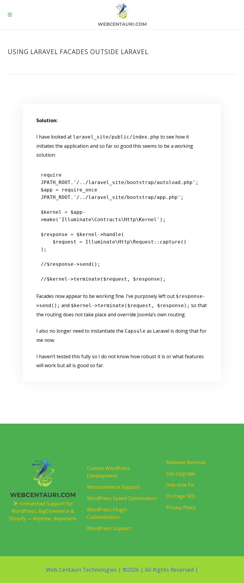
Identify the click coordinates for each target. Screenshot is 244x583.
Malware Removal (186, 462)
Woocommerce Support (113, 487)
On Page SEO (180, 496)
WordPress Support (109, 528)
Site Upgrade (180, 473)
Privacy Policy (181, 507)
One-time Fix (180, 485)
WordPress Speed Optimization (122, 498)
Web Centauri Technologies (81, 569)
